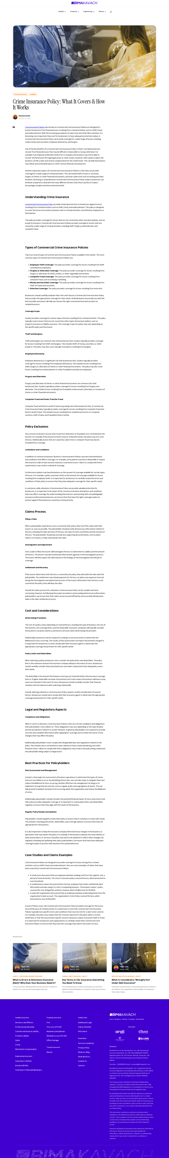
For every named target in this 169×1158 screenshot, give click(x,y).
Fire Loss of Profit (54, 1027)
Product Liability (22, 1036)
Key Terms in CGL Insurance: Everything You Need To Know (83, 981)
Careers (81, 1065)
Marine (49, 1052)
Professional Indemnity (24, 1027)
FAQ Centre (82, 1031)
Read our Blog (84, 1052)
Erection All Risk (21, 1065)
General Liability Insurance (71, 976)
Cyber (17, 1040)
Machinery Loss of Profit (57, 1036)
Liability (33, 94)
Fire (48, 1022)
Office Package (53, 1040)
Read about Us (84, 1057)
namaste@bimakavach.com (140, 1064)
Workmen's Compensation (25, 1049)
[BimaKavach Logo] (123, 1014)
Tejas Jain (25, 967)
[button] (111, 12)
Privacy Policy (83, 1048)
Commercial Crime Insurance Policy (39, 204)
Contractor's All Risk (23, 1061)
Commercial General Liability (27, 1031)
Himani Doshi (24, 116)
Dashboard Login (85, 1022)
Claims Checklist (84, 1027)
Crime (17, 1045)
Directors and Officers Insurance (123, 976)
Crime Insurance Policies (35, 127)
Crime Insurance (20, 94)
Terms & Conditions (86, 1043)
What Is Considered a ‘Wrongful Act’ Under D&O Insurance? (131, 981)
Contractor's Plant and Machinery (28, 1070)
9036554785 (121, 1064)
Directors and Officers (24, 1022)
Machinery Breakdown (56, 1031)
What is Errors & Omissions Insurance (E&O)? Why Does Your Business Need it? (34, 981)
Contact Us (82, 1061)
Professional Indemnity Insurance (31, 976)
